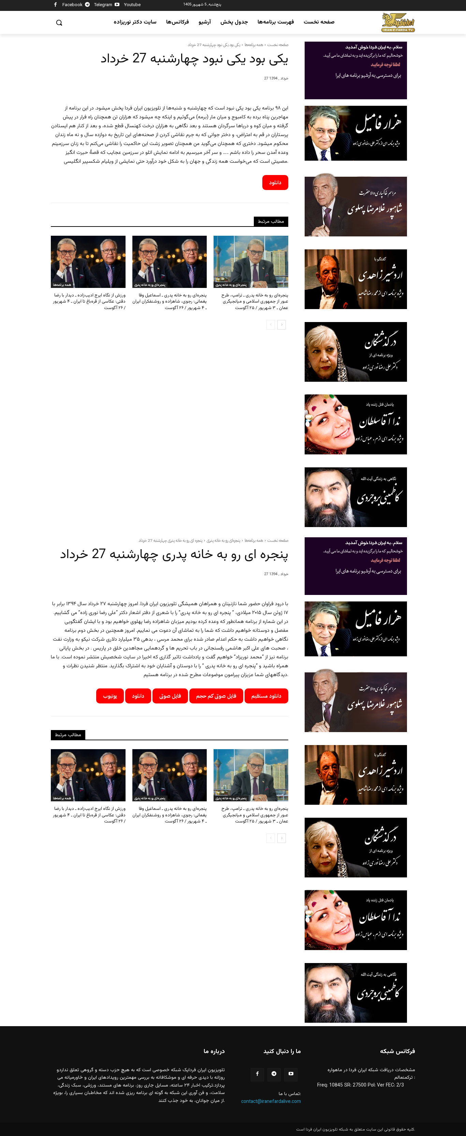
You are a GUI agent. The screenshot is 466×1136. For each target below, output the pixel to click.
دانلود (275, 182)
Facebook (72, 5)
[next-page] (281, 325)
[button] (59, 22)
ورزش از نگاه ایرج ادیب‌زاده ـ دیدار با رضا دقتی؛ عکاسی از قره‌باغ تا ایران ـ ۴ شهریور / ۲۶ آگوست (89, 301)
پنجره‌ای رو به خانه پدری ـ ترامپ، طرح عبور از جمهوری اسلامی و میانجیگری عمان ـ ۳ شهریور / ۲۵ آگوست (254, 301)
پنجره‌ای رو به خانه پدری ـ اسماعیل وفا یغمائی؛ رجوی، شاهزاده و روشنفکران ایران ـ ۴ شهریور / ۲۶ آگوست (169, 301)
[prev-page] (270, 325)
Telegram (103, 5)
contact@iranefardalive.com (271, 1102)
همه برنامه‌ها (254, 45)
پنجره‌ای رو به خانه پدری (149, 284)
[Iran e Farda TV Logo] (398, 23)
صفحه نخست (277, 45)
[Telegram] (87, 5)
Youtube (132, 5)
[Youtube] (117, 5)
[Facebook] (55, 5)
